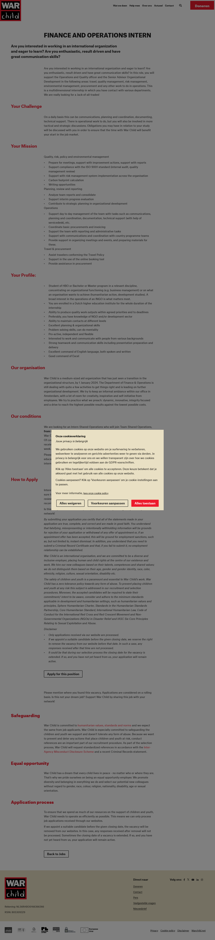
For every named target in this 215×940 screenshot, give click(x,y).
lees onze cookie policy (95, 493)
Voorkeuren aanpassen (108, 503)
